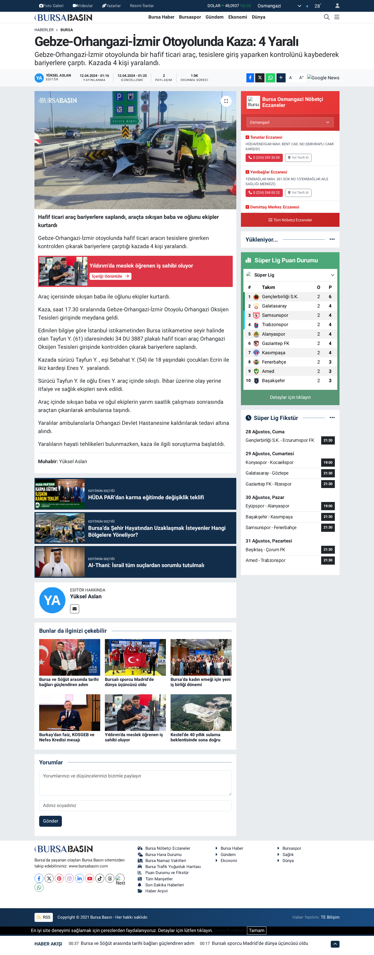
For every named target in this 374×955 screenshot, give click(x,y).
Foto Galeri (53, 5)
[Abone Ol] (323, 77)
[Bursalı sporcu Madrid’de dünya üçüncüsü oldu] (135, 657)
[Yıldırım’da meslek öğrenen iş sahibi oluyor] (135, 712)
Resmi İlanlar (142, 5)
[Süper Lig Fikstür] (332, 417)
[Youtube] (89, 878)
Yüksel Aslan (86, 596)
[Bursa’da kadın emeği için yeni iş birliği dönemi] (201, 657)
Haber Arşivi (156, 891)
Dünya (258, 17)
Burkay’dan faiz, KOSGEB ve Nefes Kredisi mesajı (66, 737)
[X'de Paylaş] (259, 77)
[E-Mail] (74, 608)
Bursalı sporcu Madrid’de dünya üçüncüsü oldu (129, 682)
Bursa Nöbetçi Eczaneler (167, 848)
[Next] (120, 878)
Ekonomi (237, 17)
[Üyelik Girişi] (335, 6)
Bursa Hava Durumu (163, 854)
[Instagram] (69, 878)
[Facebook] (39, 878)
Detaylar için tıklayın (290, 397)
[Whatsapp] (39, 887)
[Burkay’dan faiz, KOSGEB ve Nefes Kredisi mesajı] (69, 712)
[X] (49, 878)
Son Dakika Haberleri (164, 885)
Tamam (256, 930)
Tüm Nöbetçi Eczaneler (293, 220)
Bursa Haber (161, 17)
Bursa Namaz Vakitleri (165, 860)
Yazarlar (113, 5)
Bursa (67, 30)
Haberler (44, 30)
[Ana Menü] (337, 17)
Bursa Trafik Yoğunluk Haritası (173, 866)
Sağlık (288, 854)
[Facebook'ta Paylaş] (250, 77)
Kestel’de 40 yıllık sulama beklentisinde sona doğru (195, 737)
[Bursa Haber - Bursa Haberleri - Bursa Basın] (63, 17)
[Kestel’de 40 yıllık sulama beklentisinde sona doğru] (201, 712)
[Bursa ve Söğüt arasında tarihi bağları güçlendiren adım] (69, 657)
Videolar (85, 5)
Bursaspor (190, 17)
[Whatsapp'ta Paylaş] (270, 77)
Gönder (50, 821)
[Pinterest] (59, 878)
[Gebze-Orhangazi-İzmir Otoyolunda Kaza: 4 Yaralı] (135, 150)
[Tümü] (332, 239)
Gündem (215, 17)
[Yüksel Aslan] (52, 600)
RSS (46, 917)
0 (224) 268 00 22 (266, 193)
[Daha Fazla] (281, 77)
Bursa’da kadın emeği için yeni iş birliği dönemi (201, 682)
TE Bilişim (330, 917)
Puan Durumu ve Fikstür (167, 872)
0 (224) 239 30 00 (266, 157)
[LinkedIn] (79, 878)
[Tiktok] (99, 878)
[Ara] (327, 17)
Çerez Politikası (230, 930)
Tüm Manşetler (159, 878)
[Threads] (109, 878)
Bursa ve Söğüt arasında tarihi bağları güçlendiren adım (69, 682)
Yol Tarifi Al (300, 157)
